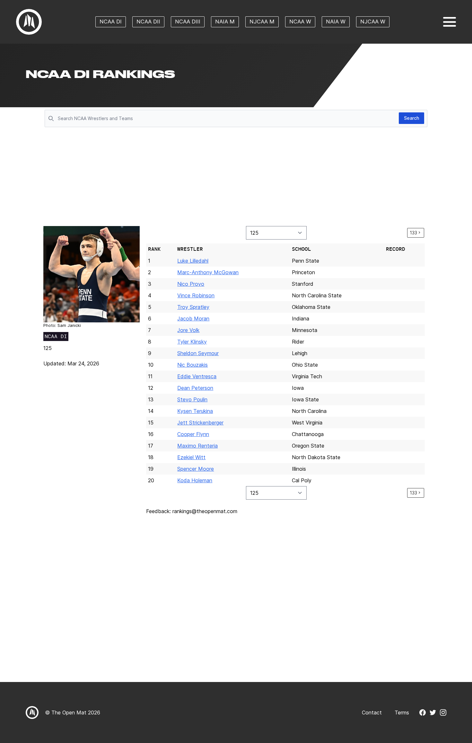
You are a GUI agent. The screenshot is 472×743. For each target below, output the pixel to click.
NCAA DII (148, 21)
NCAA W (300, 21)
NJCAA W (372, 21)
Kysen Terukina (195, 411)
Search (411, 118)
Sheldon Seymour (198, 353)
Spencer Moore (195, 469)
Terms (402, 712)
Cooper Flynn (193, 434)
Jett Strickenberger (200, 422)
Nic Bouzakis (192, 365)
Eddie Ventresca (196, 376)
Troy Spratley (193, 307)
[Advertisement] (236, 177)
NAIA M (225, 21)
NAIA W (335, 21)
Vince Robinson (195, 295)
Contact (372, 712)
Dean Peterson (195, 388)
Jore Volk (188, 330)
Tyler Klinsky (192, 341)
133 (413, 232)
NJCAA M (262, 21)
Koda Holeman (194, 480)
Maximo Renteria (197, 445)
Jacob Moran (193, 318)
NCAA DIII (187, 21)
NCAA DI (111, 21)
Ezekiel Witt (191, 457)
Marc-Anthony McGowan (208, 272)
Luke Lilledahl (192, 261)
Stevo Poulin (192, 399)
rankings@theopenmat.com (204, 511)
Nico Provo (190, 284)
